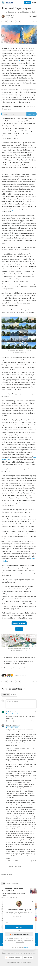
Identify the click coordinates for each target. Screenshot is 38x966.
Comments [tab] (6, 695)
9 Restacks (23, 675)
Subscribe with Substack (20, 934)
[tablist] (9, 695)
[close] (32, 901)
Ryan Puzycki (10, 15)
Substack (10, 962)
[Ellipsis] (35, 711)
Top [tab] (4, 883)
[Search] (35, 883)
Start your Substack (14, 957)
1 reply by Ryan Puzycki (14, 866)
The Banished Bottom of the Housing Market (12, 890)
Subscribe (27, 2)
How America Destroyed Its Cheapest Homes (13, 894)
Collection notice (31, 953)
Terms (23, 953)
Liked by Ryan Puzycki (13, 713)
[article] (19, 894)
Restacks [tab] (13, 695)
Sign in (34, 2)
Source (24, 650)
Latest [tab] (8, 883)
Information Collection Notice (25, 940)
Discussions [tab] (15, 883)
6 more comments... (7, 874)
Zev (7, 711)
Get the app (28, 957)
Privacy (18, 953)
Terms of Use (29, 938)
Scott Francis (10, 725)
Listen (34, 16)
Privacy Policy (20, 942)
